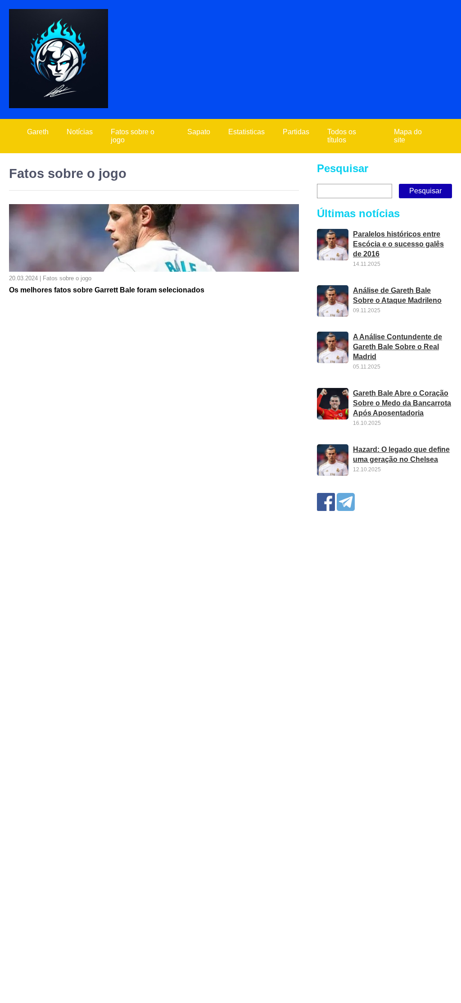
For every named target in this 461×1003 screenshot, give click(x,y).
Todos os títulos (341, 136)
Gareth (38, 132)
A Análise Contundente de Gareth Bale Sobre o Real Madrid (397, 346)
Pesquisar (342, 168)
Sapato (198, 132)
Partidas (296, 132)
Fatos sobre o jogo (132, 136)
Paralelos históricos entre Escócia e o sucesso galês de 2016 (398, 244)
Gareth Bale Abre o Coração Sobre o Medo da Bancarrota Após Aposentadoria (402, 403)
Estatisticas (246, 132)
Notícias (80, 132)
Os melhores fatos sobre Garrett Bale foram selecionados (106, 290)
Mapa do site (408, 136)
